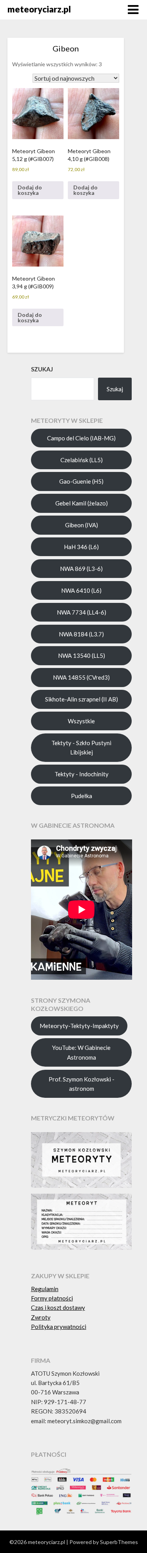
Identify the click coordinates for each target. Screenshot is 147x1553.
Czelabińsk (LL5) (81, 459)
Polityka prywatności (58, 1326)
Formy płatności (52, 1298)
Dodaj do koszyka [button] (30, 190)
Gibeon (66, 48)
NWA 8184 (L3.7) (81, 634)
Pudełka (81, 795)
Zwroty (41, 1317)
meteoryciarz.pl (39, 9)
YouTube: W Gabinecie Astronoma (81, 1052)
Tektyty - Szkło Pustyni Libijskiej (81, 747)
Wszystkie (81, 720)
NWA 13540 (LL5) (81, 655)
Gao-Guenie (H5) (81, 481)
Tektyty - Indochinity (81, 773)
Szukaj (115, 388)
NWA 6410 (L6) (81, 590)
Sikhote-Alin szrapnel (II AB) (81, 699)
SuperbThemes (119, 1542)
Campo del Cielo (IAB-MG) (81, 438)
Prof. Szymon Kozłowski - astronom (81, 1084)
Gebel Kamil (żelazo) (81, 503)
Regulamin (44, 1288)
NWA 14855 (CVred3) (81, 677)
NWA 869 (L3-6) (81, 568)
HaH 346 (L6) (81, 546)
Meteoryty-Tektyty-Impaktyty (79, 1025)
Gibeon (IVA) (81, 524)
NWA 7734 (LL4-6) (81, 612)
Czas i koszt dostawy (58, 1307)
